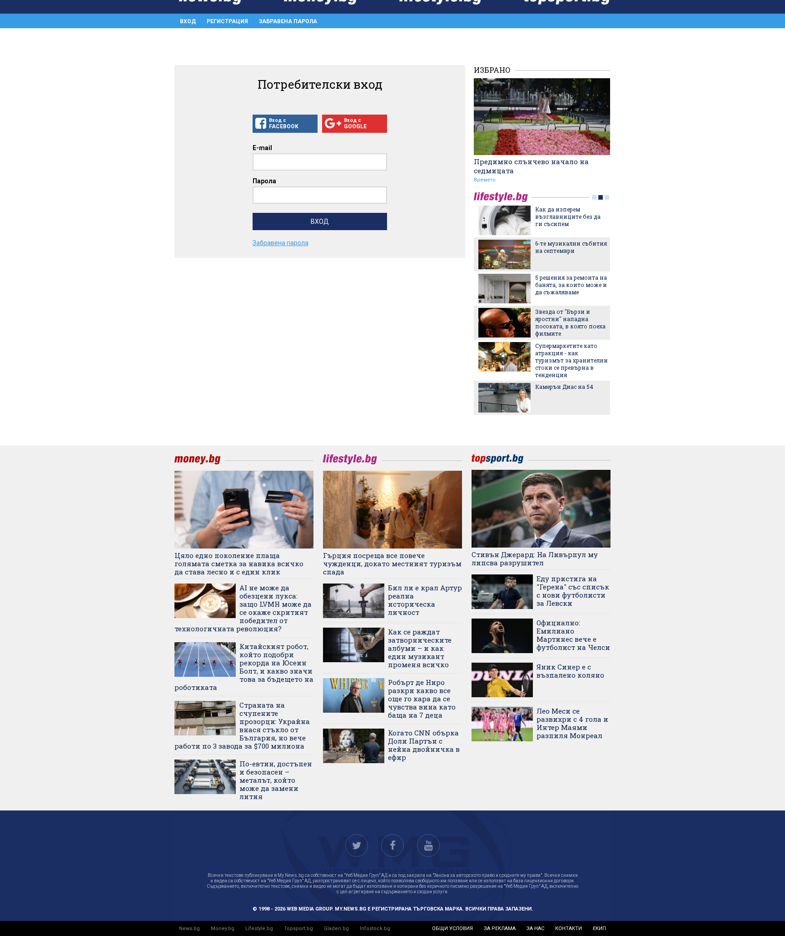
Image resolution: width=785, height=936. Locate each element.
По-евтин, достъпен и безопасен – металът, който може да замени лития (275, 780)
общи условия (452, 928)
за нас (535, 928)
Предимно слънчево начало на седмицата (531, 166)
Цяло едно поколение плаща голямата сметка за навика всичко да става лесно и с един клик (238, 563)
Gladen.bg (336, 928)
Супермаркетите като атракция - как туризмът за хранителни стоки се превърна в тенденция (571, 360)
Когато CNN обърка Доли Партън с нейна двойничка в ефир (424, 745)
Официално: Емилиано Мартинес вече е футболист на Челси (573, 635)
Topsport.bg (298, 928)
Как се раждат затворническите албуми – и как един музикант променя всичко (420, 648)
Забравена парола (288, 21)
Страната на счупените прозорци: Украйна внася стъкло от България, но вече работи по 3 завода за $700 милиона (242, 725)
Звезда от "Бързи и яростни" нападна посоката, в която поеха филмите (570, 322)
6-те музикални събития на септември (571, 247)
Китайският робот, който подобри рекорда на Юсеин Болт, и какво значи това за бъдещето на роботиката (243, 666)
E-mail (262, 147)
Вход (188, 21)
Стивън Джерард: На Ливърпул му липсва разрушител (535, 558)
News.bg (189, 928)
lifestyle (502, 197)
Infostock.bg (375, 928)
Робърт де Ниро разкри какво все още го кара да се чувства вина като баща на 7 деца (422, 698)
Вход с (283, 123)
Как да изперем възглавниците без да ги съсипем (568, 216)
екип (599, 928)
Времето (485, 180)
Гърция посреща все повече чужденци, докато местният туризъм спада (392, 563)
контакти (568, 928)
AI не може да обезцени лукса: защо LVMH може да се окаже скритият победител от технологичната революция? (243, 608)
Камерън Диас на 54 (564, 386)
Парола (264, 181)
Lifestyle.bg (259, 928)
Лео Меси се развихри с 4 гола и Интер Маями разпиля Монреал (572, 723)
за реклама (500, 928)
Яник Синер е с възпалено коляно (570, 671)
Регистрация (227, 21)
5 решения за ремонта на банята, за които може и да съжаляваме (571, 285)
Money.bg (222, 928)
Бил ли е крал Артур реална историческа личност (425, 600)
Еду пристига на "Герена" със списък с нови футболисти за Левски (573, 590)
